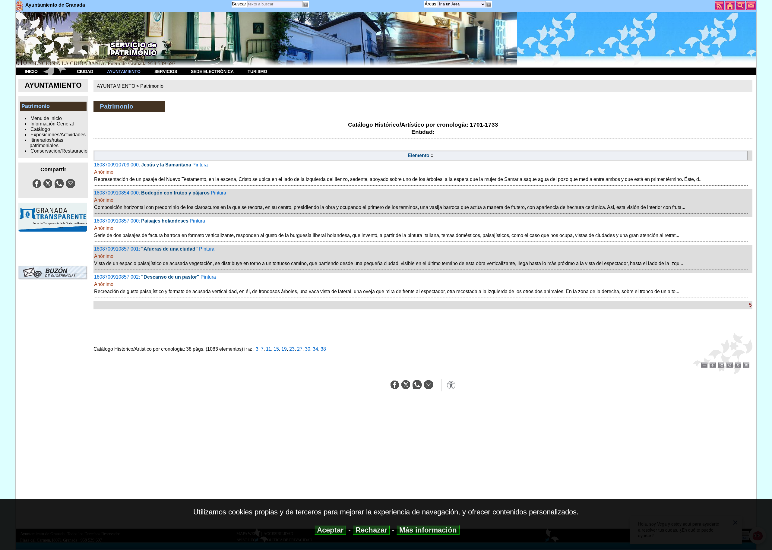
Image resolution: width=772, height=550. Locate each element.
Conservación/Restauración (60, 150)
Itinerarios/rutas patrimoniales (46, 143)
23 (292, 349)
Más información (428, 530)
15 (276, 349)
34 (315, 349)
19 (284, 349)
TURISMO (257, 71)
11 (268, 349)
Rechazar (371, 530)
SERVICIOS (165, 71)
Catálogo (40, 129)
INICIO (31, 71)
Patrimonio (151, 86)
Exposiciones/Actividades (58, 134)
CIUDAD (85, 71)
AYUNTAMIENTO (124, 71)
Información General (52, 123)
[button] (489, 4)
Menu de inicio (46, 118)
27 (299, 349)
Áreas (431, 3)
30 (307, 349)
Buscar (239, 3)
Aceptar (330, 530)
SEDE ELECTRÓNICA (212, 71)
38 (323, 349)
